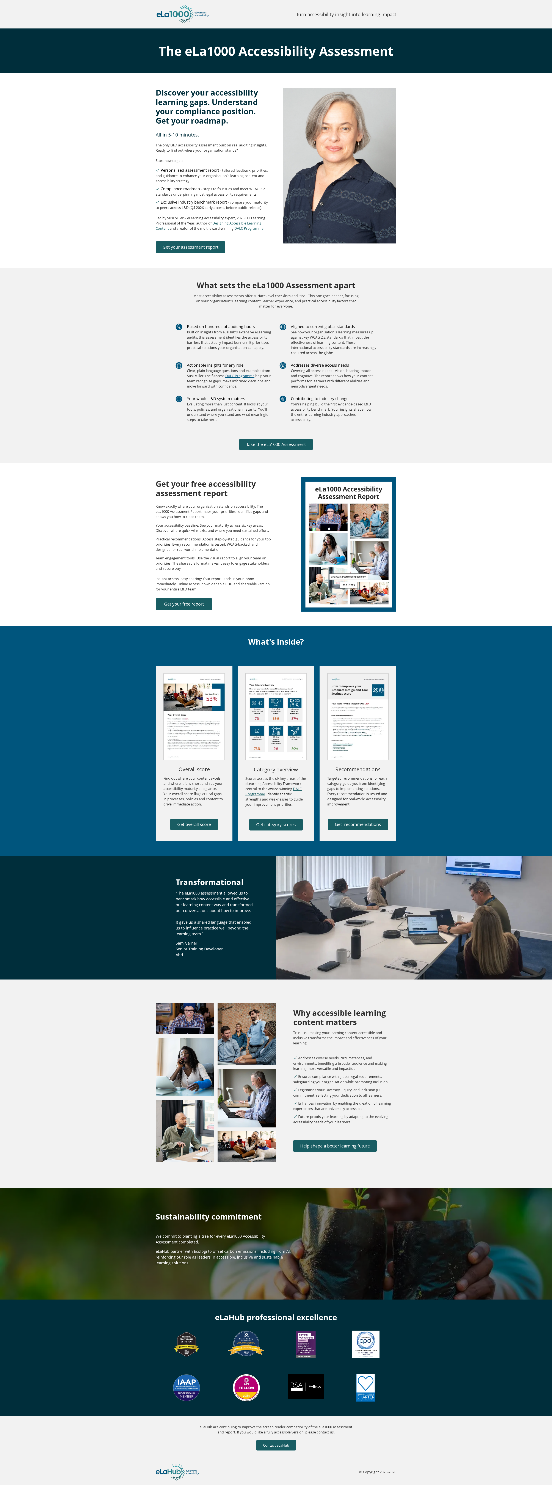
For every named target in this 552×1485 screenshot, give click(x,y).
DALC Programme (248, 228)
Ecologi (200, 1251)
